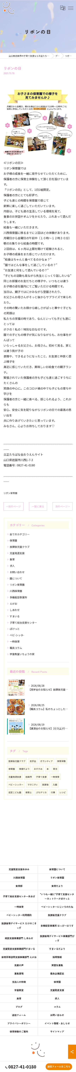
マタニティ (33, 784)
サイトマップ (57, 1031)
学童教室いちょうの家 (22, 654)
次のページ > (62, 506)
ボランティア (46, 761)
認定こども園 (14, 792)
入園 (55, 784)
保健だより (24, 768)
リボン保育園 (10, 493)
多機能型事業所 (18, 597)
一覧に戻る (38, 506)
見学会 (33, 761)
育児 (55, 768)
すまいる (15, 616)
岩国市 (28, 776)
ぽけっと (15, 629)
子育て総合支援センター (23, 622)
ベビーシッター (15, 784)
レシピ (62, 792)
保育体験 (61, 761)
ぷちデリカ (41, 792)
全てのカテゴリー (20, 534)
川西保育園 (16, 591)
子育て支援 (41, 776)
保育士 (28, 792)
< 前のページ (13, 506)
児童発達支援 (17, 553)
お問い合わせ (17, 572)
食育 (12, 559)
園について (16, 578)
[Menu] (70, 8)
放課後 (45, 784)
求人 (12, 565)
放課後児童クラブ (20, 547)
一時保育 (15, 641)
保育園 (13, 540)
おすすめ (38, 768)
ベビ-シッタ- (17, 635)
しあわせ (15, 610)
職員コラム (16, 648)
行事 (53, 792)
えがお (13, 603)
